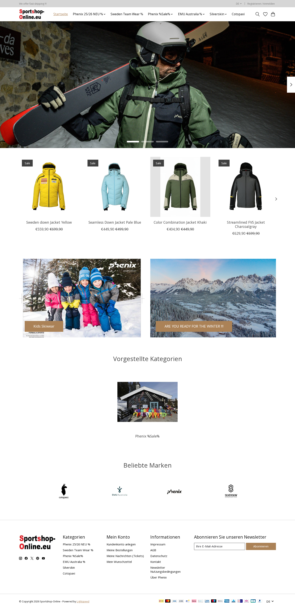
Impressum (157, 544)
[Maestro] (213, 601)
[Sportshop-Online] (32, 14)
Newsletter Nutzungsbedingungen (165, 569)
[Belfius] (220, 601)
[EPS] (246, 601)
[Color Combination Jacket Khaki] (180, 187)
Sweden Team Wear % (127, 14)
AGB (153, 550)
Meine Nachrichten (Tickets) (125, 556)
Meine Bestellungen (120, 550)
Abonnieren (261, 546)
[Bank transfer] (181, 601)
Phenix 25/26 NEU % (76, 544)
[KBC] (233, 601)
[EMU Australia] (120, 491)
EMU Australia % (74, 562)
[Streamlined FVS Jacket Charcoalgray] (246, 187)
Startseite (60, 14)
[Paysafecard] (200, 601)
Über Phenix (158, 577)
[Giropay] (240, 601)
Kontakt (155, 562)
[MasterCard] (167, 601)
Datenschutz (158, 556)
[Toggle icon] (257, 14)
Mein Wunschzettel (119, 562)
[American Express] (227, 601)
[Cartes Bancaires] (253, 601)
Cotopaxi (238, 14)
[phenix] (175, 491)
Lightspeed (83, 601)
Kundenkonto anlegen (121, 544)
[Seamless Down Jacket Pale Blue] (115, 187)
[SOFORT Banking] (194, 601)
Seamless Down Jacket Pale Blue (114, 222)
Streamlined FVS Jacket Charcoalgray (246, 224)
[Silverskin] (231, 491)
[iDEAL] (161, 601)
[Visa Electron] (207, 601)
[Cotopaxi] (64, 491)
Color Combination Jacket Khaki (180, 222)
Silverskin (69, 567)
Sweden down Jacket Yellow (49, 222)
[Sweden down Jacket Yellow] (49, 187)
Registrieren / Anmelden (261, 3)
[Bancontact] (187, 601)
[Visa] (174, 601)
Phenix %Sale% (147, 436)
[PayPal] (259, 601)
